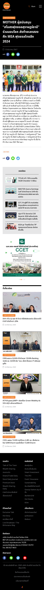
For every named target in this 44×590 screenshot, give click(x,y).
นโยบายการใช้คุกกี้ (22, 581)
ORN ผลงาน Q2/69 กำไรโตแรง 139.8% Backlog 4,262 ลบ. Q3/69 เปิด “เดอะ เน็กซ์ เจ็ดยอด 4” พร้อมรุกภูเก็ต (21, 361)
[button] (19, 279)
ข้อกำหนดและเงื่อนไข (22, 572)
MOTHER (6, 152)
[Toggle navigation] (40, 6)
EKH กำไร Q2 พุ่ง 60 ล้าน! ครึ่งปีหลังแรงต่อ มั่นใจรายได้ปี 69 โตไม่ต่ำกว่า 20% (22, 320)
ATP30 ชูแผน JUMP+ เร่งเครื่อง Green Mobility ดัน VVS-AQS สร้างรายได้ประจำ (21, 402)
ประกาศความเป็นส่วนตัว (22, 576)
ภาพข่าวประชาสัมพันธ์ (9, 18)
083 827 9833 (11, 547)
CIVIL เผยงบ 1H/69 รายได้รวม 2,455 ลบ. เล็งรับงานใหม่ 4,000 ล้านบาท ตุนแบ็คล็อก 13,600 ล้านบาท (21, 441)
